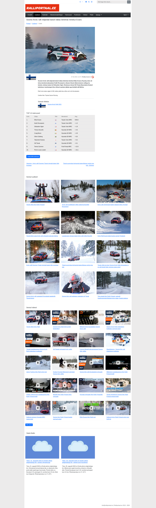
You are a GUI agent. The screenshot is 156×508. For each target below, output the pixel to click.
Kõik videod (29, 424)
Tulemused (68, 15)
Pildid (91, 15)
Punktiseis (77, 15)
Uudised (37, 15)
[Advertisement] (96, 7)
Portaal (28, 23)
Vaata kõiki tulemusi (33, 156)
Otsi (129, 2)
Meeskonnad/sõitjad (56, 15)
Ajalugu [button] (98, 15)
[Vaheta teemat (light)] (81, 1)
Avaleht (30, 15)
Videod (85, 15)
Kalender (45, 15)
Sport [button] (125, 15)
